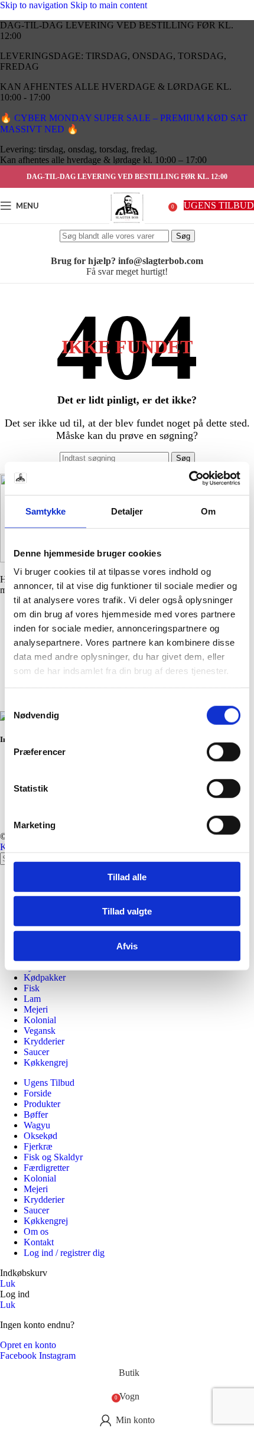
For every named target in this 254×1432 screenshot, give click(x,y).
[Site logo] (127, 226)
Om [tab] (208, 511)
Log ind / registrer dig (64, 1253)
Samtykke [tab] (45, 511)
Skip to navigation (35, 5)
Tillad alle (127, 876)
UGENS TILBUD (219, 205)
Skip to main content (108, 5)
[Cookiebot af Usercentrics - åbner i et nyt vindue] (188, 478)
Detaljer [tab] (127, 511)
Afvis (127, 945)
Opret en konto (28, 1345)
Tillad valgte (127, 911)
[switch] (223, 751)
